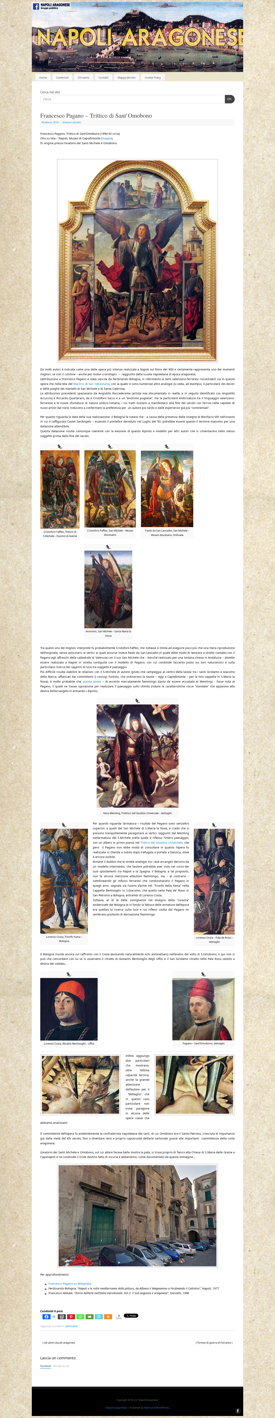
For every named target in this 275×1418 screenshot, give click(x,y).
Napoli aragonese (116, 1407)
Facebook (45, 1366)
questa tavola (92, 681)
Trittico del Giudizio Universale (161, 842)
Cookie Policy (153, 77)
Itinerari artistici (71, 122)
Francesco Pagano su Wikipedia (70, 1283)
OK (228, 99)
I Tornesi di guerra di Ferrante (214, 1342)
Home (43, 77)
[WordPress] (62, 1316)
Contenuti (62, 77)
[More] (108, 1316)
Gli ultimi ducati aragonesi (58, 1342)
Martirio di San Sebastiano (91, 384)
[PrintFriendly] (99, 1316)
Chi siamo (83, 77)
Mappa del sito (126, 77)
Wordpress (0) (61, 1366)
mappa (107, 138)
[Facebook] (5, 709)
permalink (72, 1326)
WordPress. (163, 1407)
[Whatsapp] (80, 1316)
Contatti (104, 77)
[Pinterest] (71, 1316)
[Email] (89, 1316)
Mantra (148, 1407)
